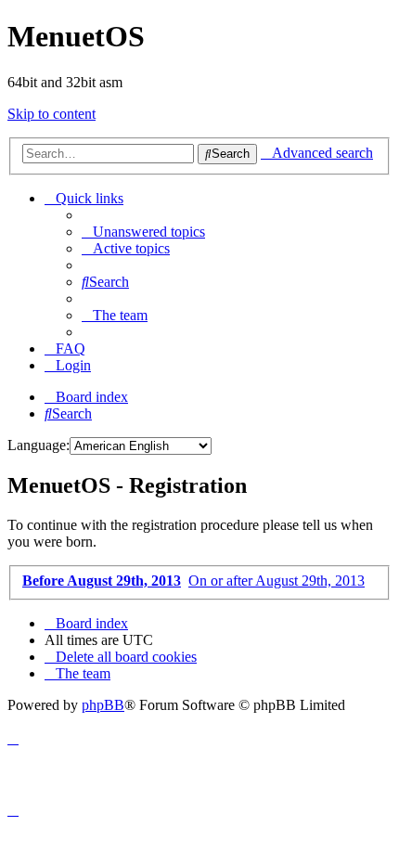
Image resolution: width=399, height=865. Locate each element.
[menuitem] (143, 231)
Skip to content (51, 114)
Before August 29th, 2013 (101, 580)
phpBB (103, 705)
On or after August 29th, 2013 (276, 580)
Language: (38, 445)
